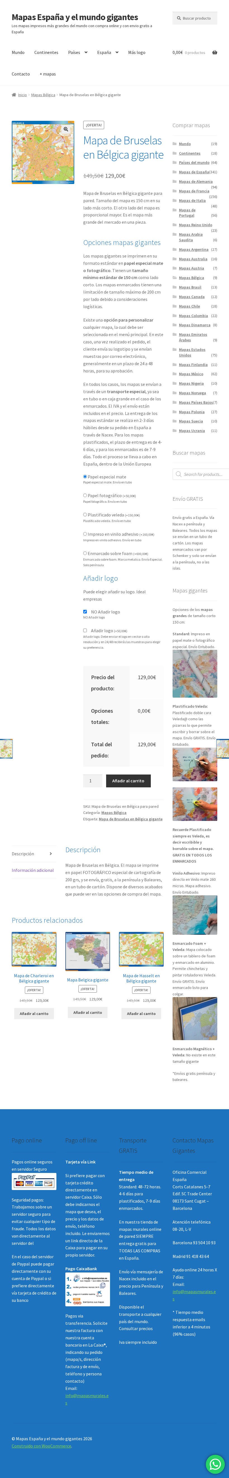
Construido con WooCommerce (41, 1446)
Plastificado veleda (114, 515)
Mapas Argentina (194, 249)
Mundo (18, 52)
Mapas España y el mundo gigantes (75, 17)
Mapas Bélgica (43, 94)
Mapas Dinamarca (195, 324)
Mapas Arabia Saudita (191, 237)
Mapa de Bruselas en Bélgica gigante (131, 818)
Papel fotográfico (112, 495)
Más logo (136, 52)
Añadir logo (109, 630)
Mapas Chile (189, 306)
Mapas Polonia (192, 411)
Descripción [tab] (23, 853)
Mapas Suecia (191, 421)
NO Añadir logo (105, 612)
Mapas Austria (191, 268)
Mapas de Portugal (187, 212)
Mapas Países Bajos (196, 402)
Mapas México (191, 373)
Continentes (46, 52)
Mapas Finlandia (193, 364)
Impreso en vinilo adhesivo (121, 534)
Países (74, 52)
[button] (65, 129)
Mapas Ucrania (192, 430)
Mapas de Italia (192, 200)
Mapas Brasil (190, 287)
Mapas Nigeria (191, 383)
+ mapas (48, 74)
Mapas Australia (193, 258)
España (104, 52)
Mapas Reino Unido (195, 224)
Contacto (21, 74)
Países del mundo (194, 162)
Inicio (22, 94)
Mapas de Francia (194, 190)
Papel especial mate (107, 477)
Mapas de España (194, 171)
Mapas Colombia (193, 315)
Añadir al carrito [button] (34, 1013)
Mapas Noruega (192, 392)
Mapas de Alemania (196, 181)
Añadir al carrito (128, 780)
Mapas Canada (192, 296)
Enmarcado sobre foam (118, 553)
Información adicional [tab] (33, 870)
